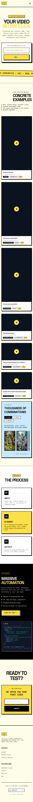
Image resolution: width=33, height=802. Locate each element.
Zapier (3, 770)
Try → (16, 57)
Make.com (4, 773)
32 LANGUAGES (9, 420)
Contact (3, 752)
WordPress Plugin (6, 768)
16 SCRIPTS (16, 417)
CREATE (16, 708)
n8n (2, 776)
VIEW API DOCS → (10, 613)
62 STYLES (8, 417)
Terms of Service (6, 757)
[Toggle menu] (30, 3)
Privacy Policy (6, 755)
